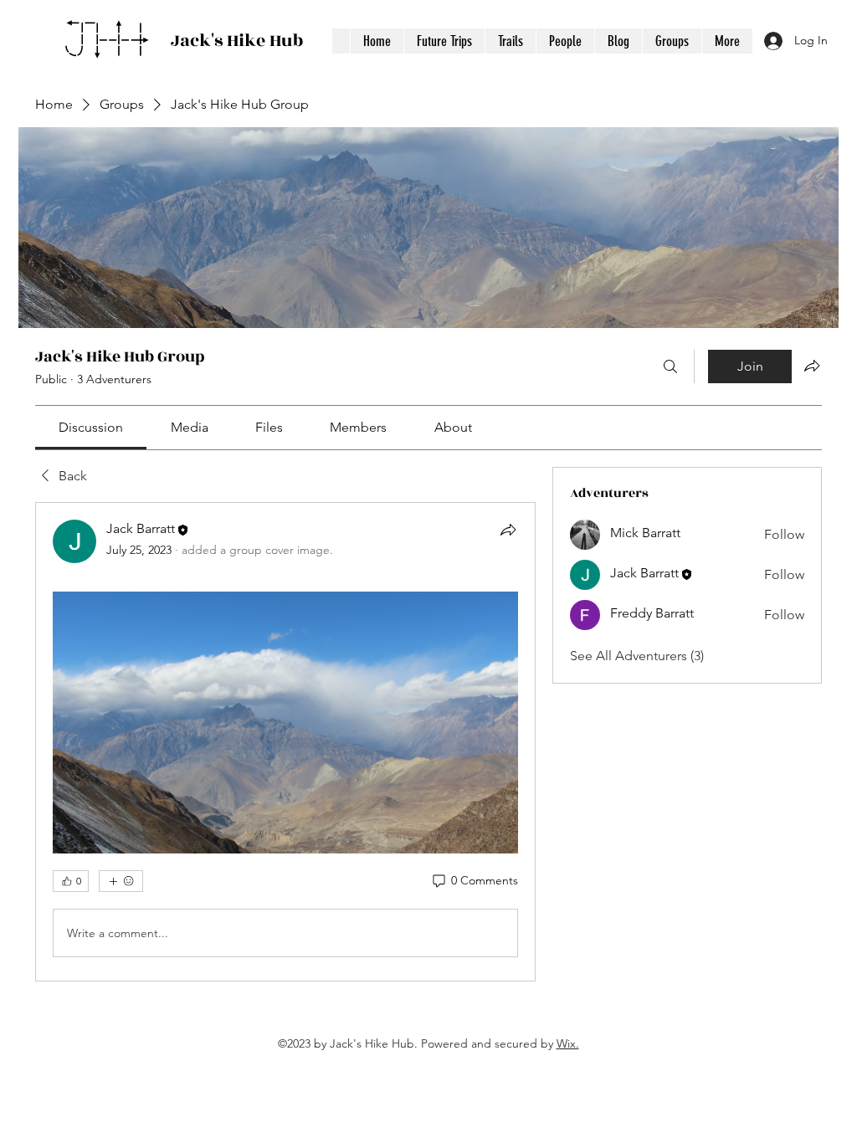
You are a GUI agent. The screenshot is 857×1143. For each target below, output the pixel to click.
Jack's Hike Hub (237, 41)
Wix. (568, 1043)
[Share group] (812, 366)
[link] (91, 427)
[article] (285, 742)
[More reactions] (121, 881)
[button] (510, 41)
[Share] (508, 530)
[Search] (670, 366)
